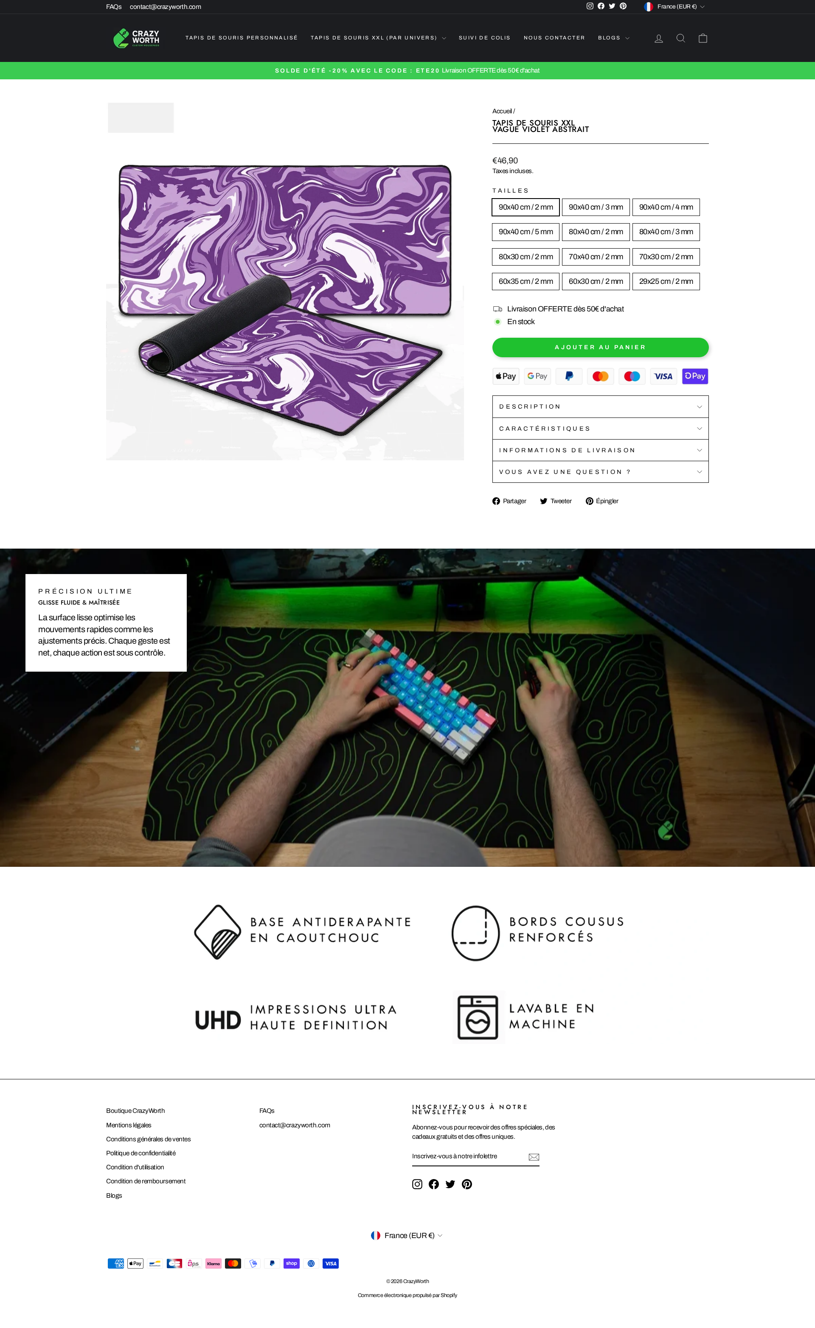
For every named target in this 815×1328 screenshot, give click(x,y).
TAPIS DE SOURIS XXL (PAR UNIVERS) (375, 38)
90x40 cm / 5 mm (526, 231)
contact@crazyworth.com (165, 6)
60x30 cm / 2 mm (596, 281)
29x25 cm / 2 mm (666, 281)
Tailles (511, 190)
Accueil (502, 111)
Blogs (114, 1195)
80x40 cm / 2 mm (596, 231)
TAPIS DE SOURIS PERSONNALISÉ (241, 38)
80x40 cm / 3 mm (666, 231)
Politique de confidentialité (140, 1153)
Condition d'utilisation (135, 1167)
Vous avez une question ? (565, 471)
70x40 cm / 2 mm (596, 256)
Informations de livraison (567, 450)
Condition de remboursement (145, 1181)
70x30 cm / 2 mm (666, 256)
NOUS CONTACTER (555, 38)
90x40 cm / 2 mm (526, 207)
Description (530, 406)
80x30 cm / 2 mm (526, 256)
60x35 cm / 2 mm (526, 281)
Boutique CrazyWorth (135, 1110)
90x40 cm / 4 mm (666, 207)
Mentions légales (129, 1125)
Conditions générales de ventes (148, 1139)
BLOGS (610, 38)
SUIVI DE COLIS (485, 38)
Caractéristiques (545, 428)
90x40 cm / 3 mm (596, 207)
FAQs (113, 6)
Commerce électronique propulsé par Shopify (407, 1295)
